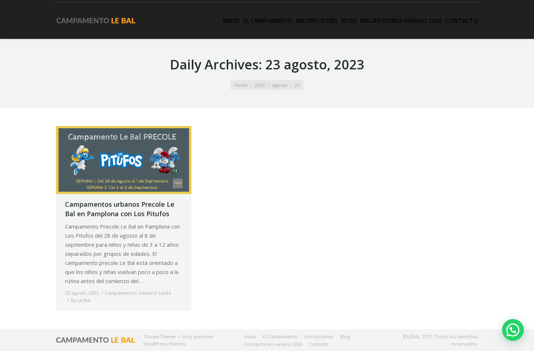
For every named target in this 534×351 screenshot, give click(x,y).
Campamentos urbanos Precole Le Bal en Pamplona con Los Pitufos (119, 209)
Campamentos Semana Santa (138, 293)
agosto (279, 85)
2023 (260, 85)
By (80, 300)
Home (240, 85)
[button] (513, 330)
